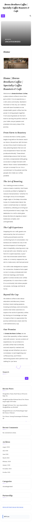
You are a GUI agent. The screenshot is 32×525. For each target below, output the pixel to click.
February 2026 (7, 461)
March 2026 (6, 458)
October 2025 (6, 472)
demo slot (6, 507)
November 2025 (7, 468)
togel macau (12, 507)
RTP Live (6, 516)
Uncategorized (7, 486)
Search (6, 372)
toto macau (20, 507)
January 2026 (6, 465)
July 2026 (5, 450)
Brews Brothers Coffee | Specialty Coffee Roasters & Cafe (16, 7)
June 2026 (5, 454)
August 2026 (6, 447)
